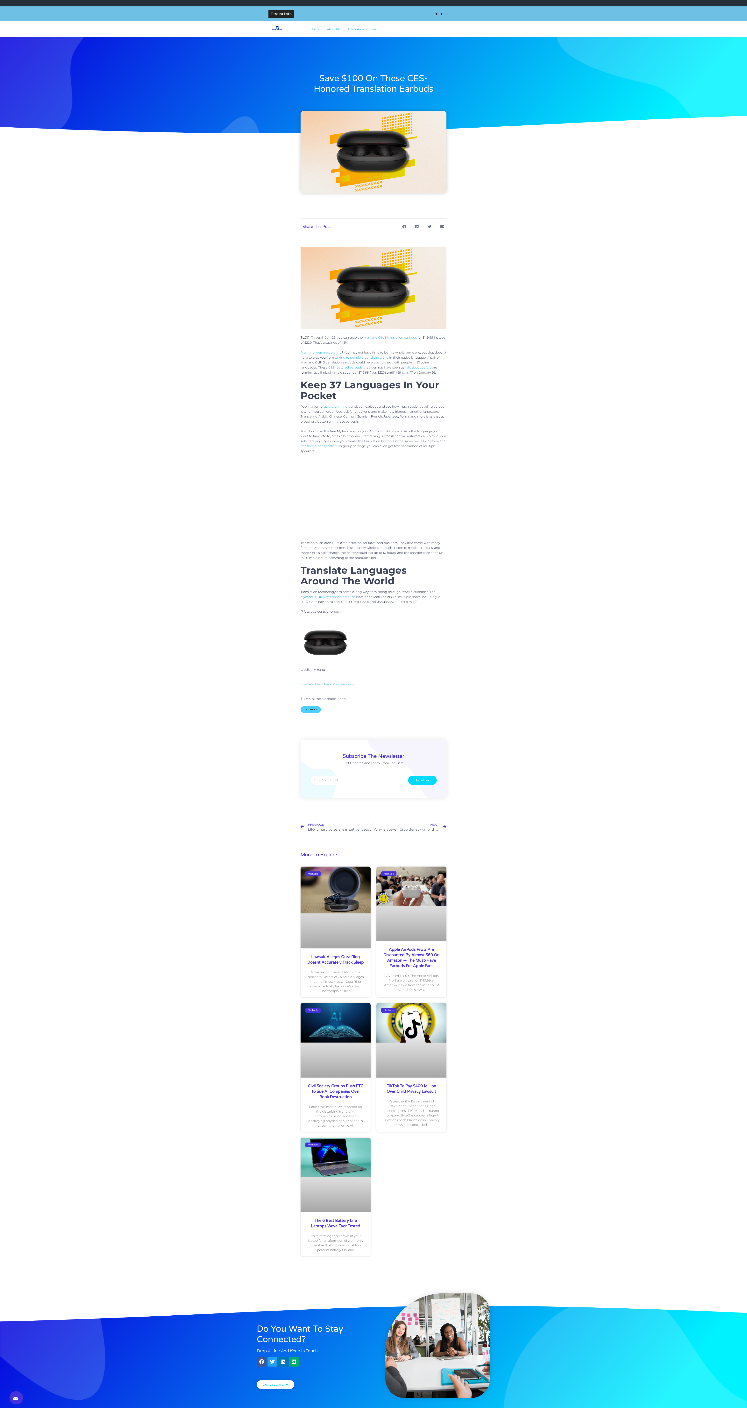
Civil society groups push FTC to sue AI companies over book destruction (335, 1091)
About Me (333, 29)
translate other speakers (319, 446)
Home (315, 29)
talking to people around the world (361, 357)
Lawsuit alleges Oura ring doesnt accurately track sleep (334, 14)
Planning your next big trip (321, 352)
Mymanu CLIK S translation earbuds (328, 597)
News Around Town (362, 29)
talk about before (418, 367)
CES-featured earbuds (345, 367)
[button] (16, 1397)
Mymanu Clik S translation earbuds (390, 337)
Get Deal (311, 709)
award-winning (336, 406)
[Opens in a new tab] (325, 660)
